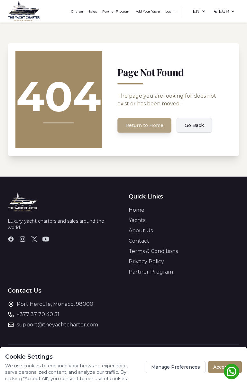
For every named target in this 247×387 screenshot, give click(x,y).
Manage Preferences (175, 367)
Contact (139, 241)
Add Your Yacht (148, 11)
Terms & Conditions (153, 251)
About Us (141, 230)
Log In (170, 11)
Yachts (137, 220)
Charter (77, 11)
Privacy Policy (146, 261)
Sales (92, 11)
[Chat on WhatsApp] (231, 371)
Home (136, 210)
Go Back (194, 125)
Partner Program (116, 11)
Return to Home (144, 125)
